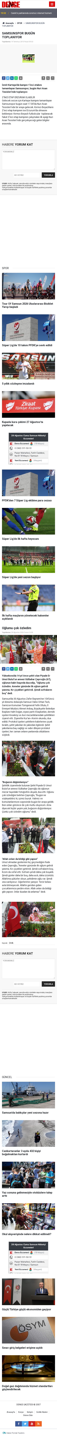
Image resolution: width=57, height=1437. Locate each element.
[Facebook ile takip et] (18, 1423)
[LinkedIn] (12, 78)
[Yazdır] (20, 78)
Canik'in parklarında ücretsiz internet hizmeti (31, 13)
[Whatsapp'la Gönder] (16, 78)
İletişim (30, 1412)
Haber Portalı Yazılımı (15, 1433)
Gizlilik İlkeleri (42, 1412)
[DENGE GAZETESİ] (11, 4)
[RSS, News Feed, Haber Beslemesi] (38, 1423)
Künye (21, 1412)
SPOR (19, 23)
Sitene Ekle (28, 1415)
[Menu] (52, 4)
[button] (43, 78)
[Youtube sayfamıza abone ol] (31, 1423)
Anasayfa (9, 23)
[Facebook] (3, 78)
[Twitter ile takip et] (25, 1423)
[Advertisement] (28, 230)
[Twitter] (8, 78)
